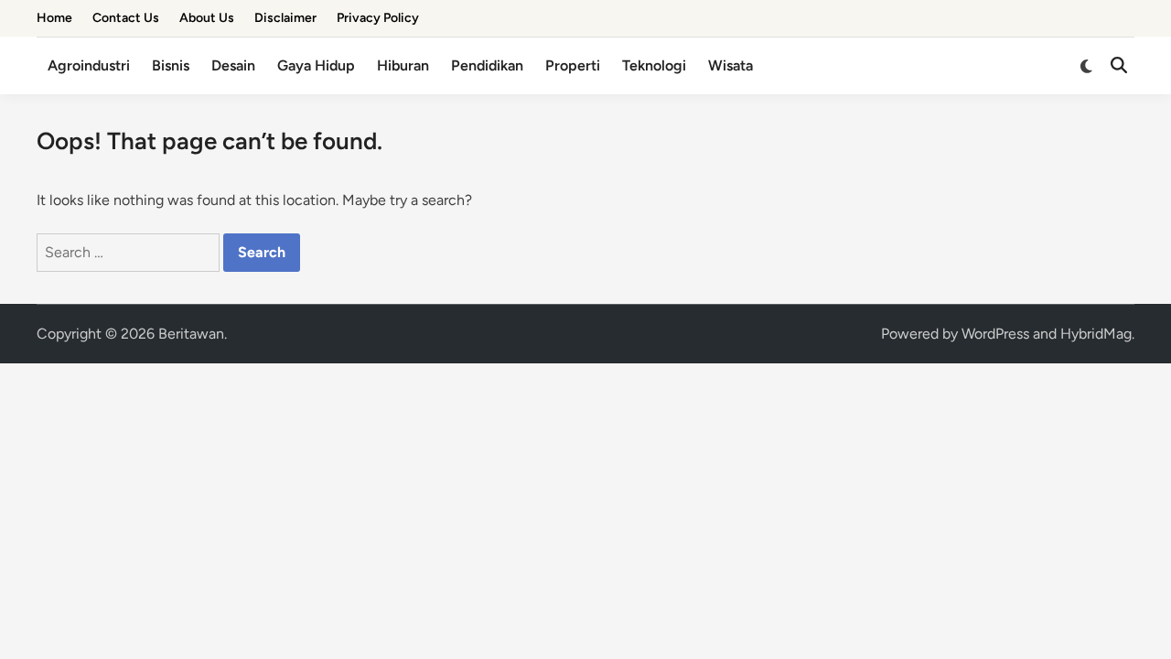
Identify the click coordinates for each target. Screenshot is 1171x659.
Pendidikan (487, 65)
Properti (572, 65)
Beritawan (191, 333)
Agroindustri (89, 65)
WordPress (995, 333)
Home (54, 18)
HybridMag (1096, 333)
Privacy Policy (378, 18)
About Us (206, 18)
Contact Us (125, 18)
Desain (233, 65)
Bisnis (170, 65)
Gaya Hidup (316, 65)
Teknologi (654, 65)
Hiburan (403, 65)
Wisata (730, 65)
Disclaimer (285, 18)
